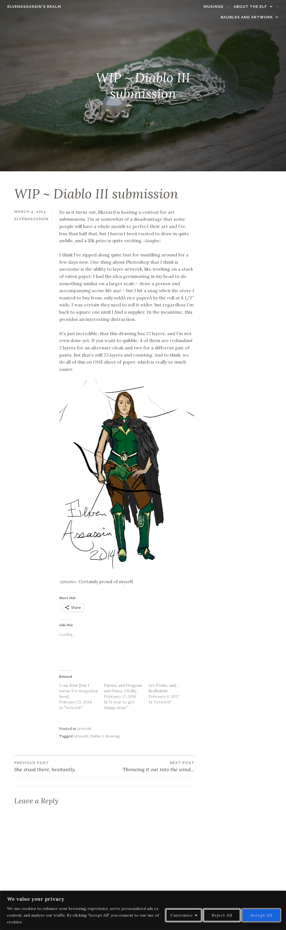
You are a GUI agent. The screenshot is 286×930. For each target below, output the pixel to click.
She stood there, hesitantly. (45, 767)
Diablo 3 (97, 736)
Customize (181, 915)
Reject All (222, 915)
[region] (143, 910)
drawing (112, 736)
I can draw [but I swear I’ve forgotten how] (78, 691)
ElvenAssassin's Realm (34, 6)
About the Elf (250, 6)
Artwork (84, 728)
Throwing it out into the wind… (158, 767)
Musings (213, 6)
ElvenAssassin (31, 219)
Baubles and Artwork (247, 17)
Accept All (261, 915)
